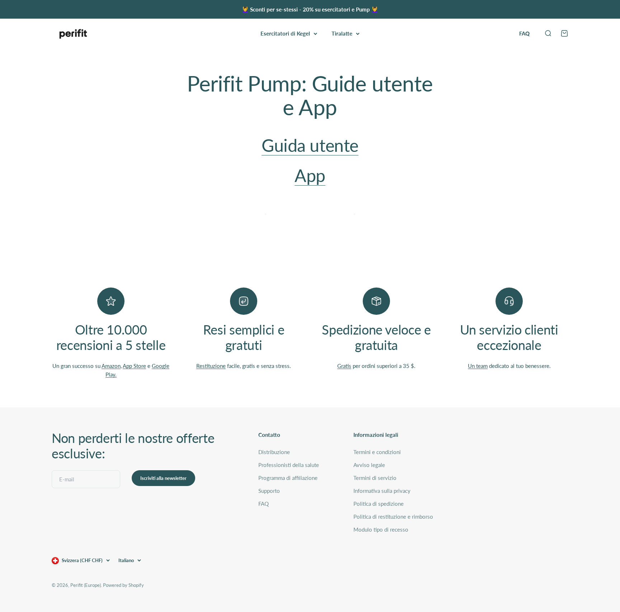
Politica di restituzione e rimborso (393, 516)
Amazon (111, 366)
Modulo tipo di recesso (380, 529)
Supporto (269, 490)
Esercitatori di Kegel (285, 33)
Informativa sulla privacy (381, 490)
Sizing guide (310, 206)
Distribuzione (274, 452)
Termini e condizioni (377, 452)
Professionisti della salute (288, 465)
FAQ (524, 33)
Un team (478, 366)
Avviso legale (369, 465)
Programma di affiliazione (288, 478)
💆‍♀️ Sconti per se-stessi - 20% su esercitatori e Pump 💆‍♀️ (310, 9)
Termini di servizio (374, 478)
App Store (134, 366)
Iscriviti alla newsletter (163, 478)
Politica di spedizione (378, 503)
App (310, 175)
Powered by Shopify (123, 585)
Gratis (344, 366)
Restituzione (211, 366)
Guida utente (310, 145)
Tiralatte (342, 33)
